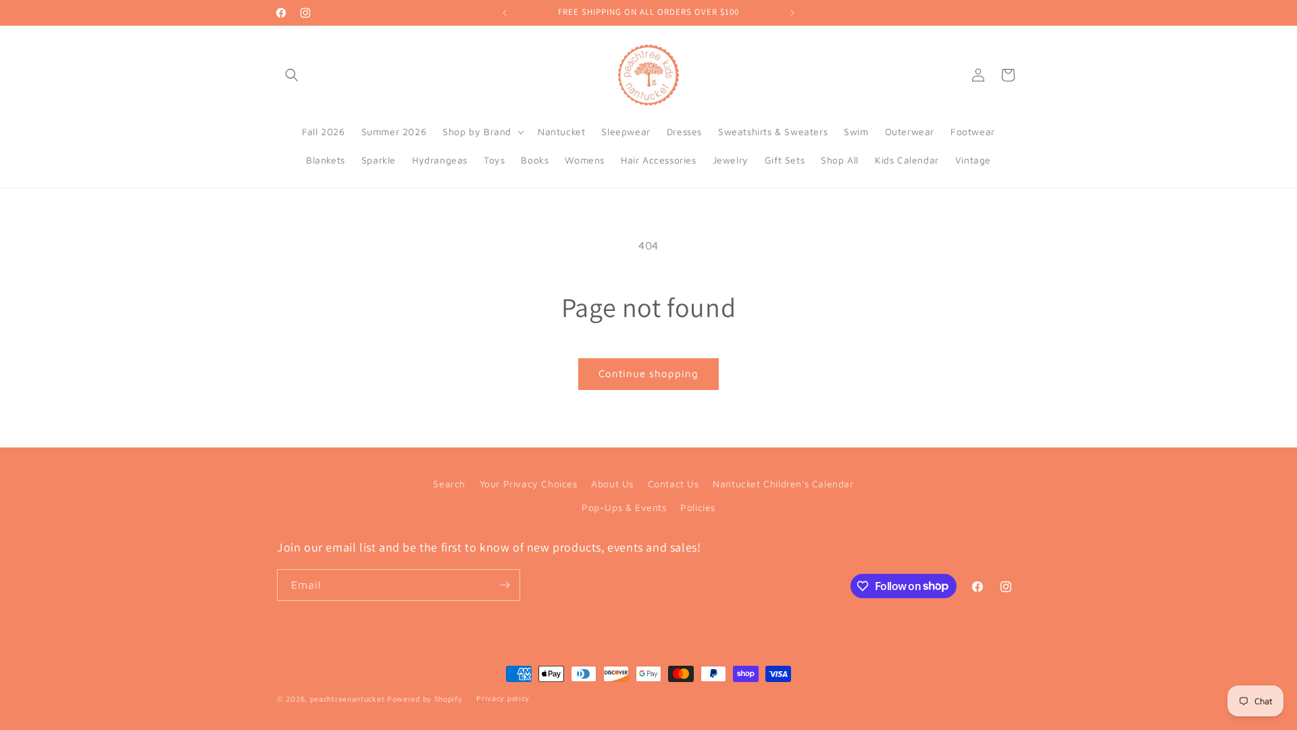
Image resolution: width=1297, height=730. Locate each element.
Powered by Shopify (425, 698)
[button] (292, 75)
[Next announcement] (792, 13)
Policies (697, 507)
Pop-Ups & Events (624, 507)
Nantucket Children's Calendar (783, 483)
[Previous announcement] (504, 13)
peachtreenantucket (347, 698)
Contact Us (673, 483)
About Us (612, 483)
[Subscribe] (504, 585)
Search (449, 483)
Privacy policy (503, 698)
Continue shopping (648, 373)
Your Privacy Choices (529, 483)
